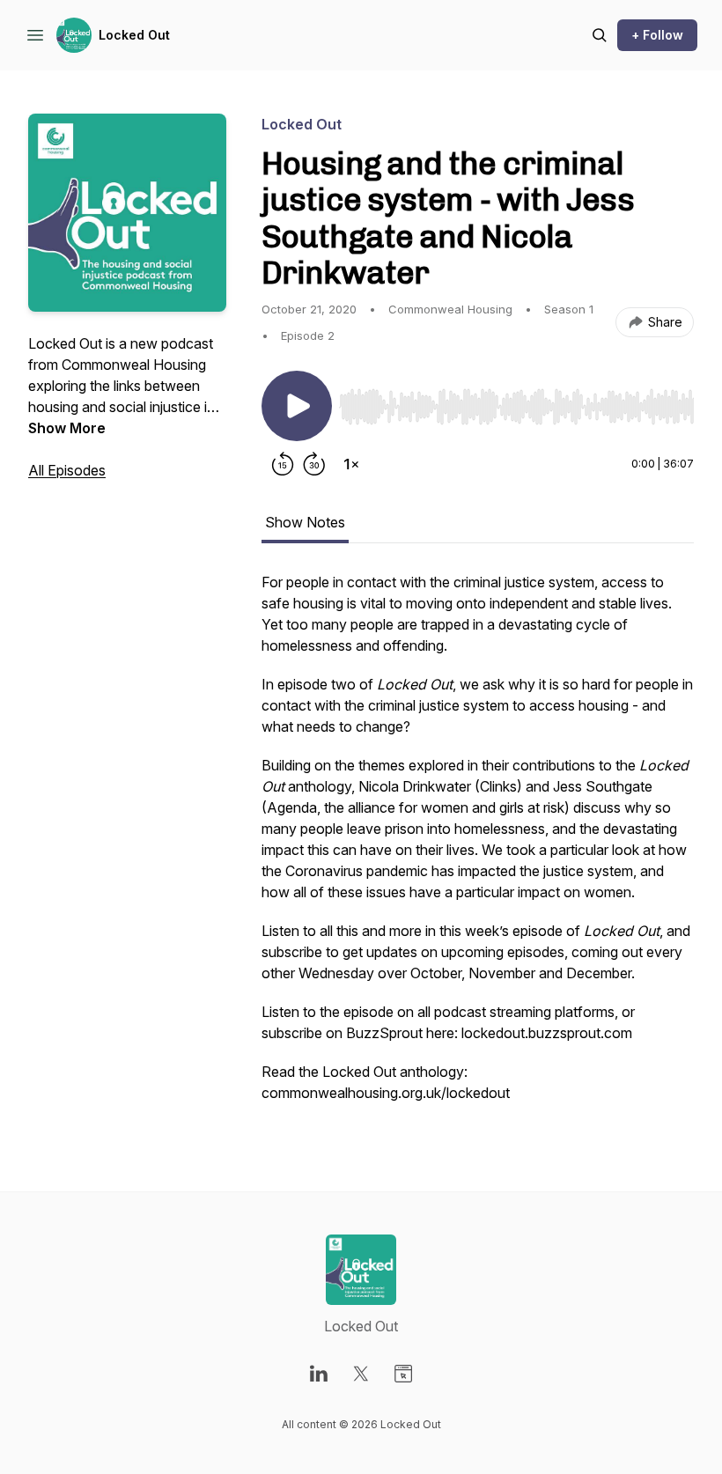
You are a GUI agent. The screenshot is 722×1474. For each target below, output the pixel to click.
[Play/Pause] (297, 406)
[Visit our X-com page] (361, 1373)
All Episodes (67, 470)
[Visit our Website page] (403, 1373)
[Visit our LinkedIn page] (319, 1373)
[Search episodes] (600, 35)
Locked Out (134, 34)
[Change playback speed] (351, 464)
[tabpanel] (478, 846)
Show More (67, 428)
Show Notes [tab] (305, 522)
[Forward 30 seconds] (314, 464)
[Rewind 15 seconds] (282, 464)
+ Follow (657, 34)
